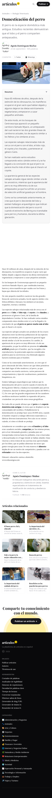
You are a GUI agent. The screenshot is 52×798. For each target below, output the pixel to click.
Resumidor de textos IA (11, 708)
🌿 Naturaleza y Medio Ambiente (15, 752)
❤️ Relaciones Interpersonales (14, 756)
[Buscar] (33, 4)
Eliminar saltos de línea (11, 698)
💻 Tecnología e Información (14, 772)
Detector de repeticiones (12, 685)
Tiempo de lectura (9, 691)
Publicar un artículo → (26, 621)
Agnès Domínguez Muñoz (23, 45)
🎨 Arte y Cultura (9, 728)
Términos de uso (9, 669)
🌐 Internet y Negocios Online (14, 748)
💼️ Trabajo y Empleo (10, 776)
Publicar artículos (9, 662)
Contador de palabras (10, 678)
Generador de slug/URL (12, 701)
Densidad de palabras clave (13, 688)
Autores (5, 666)
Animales (6, 13)
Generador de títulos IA (11, 705)
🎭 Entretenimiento (10, 736)
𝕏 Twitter (17, 57)
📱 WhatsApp (30, 57)
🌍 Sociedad (7, 764)
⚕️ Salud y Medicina (10, 760)
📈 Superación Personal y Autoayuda (17, 768)
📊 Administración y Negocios (14, 720)
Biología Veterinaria (20, 13)
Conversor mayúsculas (11, 695)
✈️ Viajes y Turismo (10, 781)
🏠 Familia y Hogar (9, 740)
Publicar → (43, 4)
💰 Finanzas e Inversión (12, 744)
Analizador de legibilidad (12, 681)
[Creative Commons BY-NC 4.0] (3, 651)
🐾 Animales (7, 724)
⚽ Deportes (7, 732)
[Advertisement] (26, 247)
